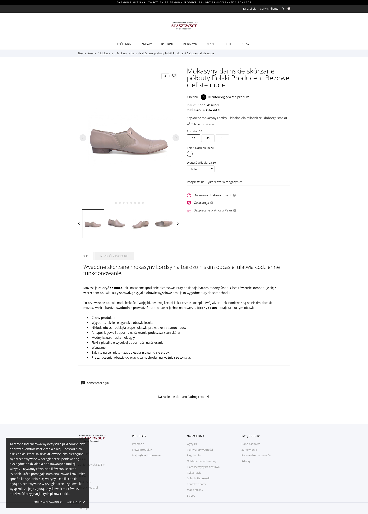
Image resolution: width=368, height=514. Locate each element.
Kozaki (246, 44)
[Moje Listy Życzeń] (289, 8)
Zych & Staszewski (208, 109)
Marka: (191, 109)
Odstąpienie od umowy (202, 461)
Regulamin (194, 455)
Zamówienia (249, 449)
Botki (228, 44)
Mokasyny (190, 44)
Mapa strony (195, 490)
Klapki (211, 44)
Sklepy (191, 495)
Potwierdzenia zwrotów (256, 455)
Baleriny (167, 44)
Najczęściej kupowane (146, 455)
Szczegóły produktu (114, 256)
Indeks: (191, 105)
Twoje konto (251, 436)
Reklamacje (194, 472)
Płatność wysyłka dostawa (203, 467)
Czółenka (124, 44)
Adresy (246, 461)
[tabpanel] (129, 137)
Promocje (138, 444)
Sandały (146, 44)
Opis (86, 256)
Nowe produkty (142, 449)
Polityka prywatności (48, 502)
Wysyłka (192, 444)
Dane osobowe (251, 444)
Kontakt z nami (196, 484)
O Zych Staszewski (198, 478)
